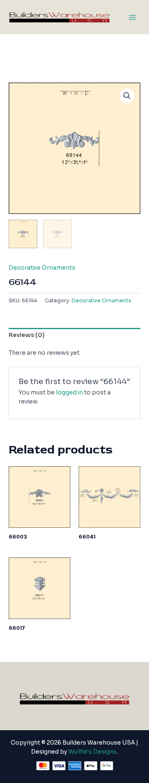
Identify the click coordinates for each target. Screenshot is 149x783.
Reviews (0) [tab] (27, 335)
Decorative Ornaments (42, 267)
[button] (127, 95)
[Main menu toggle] (133, 17)
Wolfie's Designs (92, 751)
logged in (69, 392)
